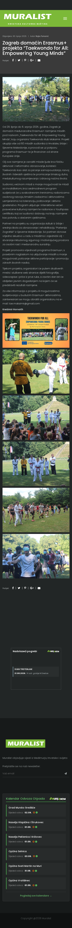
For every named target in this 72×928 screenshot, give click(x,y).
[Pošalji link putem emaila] (39, 60)
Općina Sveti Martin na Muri (25, 866)
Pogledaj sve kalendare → (36, 895)
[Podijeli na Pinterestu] (25, 60)
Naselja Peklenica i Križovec (25, 836)
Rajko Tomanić (42, 36)
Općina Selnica (18, 851)
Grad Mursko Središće (22, 807)
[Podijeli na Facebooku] (13, 60)
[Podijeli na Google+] (32, 60)
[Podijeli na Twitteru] (19, 60)
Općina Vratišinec (19, 880)
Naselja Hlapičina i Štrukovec (26, 822)
